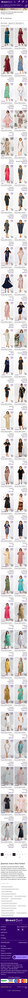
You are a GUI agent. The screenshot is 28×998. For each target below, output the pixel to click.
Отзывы (3, 938)
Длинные (11, 23)
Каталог (3, 926)
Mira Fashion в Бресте (7, 886)
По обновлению (7, 18)
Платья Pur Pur (22, 905)
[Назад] (2, 6)
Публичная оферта (6, 948)
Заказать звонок (21, 957)
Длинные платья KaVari (7, 910)
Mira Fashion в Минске (7, 896)
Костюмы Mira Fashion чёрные (9, 903)
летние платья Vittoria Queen (9, 905)
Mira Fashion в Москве (20, 896)
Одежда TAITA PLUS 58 (7, 915)
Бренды (3, 929)
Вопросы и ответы (6, 955)
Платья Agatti (5, 898)
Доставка (3, 946)
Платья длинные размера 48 (9, 893)
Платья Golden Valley (7, 891)
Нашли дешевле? (6, 958)
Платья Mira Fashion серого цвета (10, 889)
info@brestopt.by (22, 942)
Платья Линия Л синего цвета (9, 908)
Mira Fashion (19, 23)
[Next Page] (6, 857)
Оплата (3, 950)
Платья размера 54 (21, 913)
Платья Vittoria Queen (16, 898)
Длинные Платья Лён (7, 901)
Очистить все (4, 25)
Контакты (4, 932)
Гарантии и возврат (6, 953)
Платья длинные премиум (8, 913)
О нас (3, 935)
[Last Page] (19, 857)
